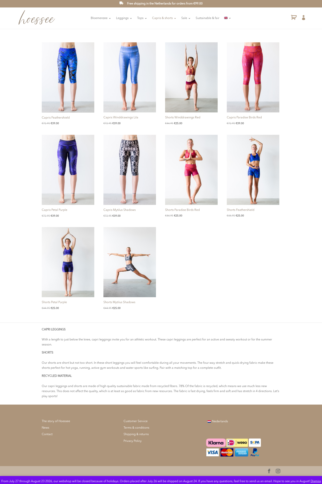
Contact (47, 434)
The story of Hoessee (56, 421)
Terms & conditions (136, 427)
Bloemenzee (99, 18)
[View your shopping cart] (294, 18)
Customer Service (136, 421)
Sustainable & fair (207, 18)
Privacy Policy (133, 441)
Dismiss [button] (316, 481)
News (45, 427)
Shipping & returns (136, 434)
